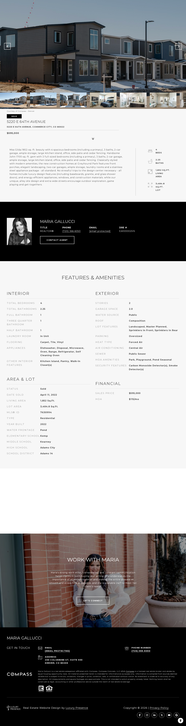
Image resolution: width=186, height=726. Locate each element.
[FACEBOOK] (139, 715)
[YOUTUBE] (169, 715)
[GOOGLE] (176, 715)
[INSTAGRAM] (147, 715)
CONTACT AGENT (57, 240)
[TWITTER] (161, 715)
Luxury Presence (77, 707)
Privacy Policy (159, 707)
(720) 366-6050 (71, 231)
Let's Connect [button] (93, 600)
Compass (130, 671)
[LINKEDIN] (154, 715)
